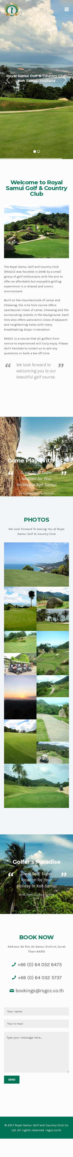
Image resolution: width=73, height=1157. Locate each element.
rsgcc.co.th (53, 1130)
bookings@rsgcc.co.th (40, 990)
